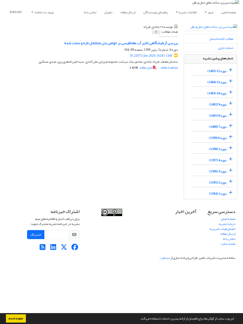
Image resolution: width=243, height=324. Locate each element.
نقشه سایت (228, 244)
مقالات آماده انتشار (221, 39)
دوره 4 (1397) (218, 160)
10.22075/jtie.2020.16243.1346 (151, 55)
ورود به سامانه (43, 12)
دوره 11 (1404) (217, 82)
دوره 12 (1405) (217, 71)
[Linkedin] (53, 248)
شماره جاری (225, 48)
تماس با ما (90, 12)
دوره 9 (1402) (218, 104)
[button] (138, 319)
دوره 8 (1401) (218, 115)
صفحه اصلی (228, 12)
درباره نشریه (227, 224)
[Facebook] (75, 248)
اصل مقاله (141, 67)
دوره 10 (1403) (217, 93)
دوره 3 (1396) (218, 171)
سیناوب (165, 258)
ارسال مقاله (128, 12)
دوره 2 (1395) (218, 182)
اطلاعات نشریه (187, 12)
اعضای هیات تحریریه (222, 229)
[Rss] (42, 248)
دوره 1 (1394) (218, 193)
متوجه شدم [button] (16, 318)
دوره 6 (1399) (218, 138)
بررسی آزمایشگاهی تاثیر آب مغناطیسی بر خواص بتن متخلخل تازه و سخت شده (121, 42)
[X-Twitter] (64, 248)
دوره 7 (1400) (218, 127)
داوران (108, 12)
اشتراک (35, 234)
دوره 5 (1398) (218, 149)
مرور (211, 12)
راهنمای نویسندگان (155, 12)
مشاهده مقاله (169, 67)
